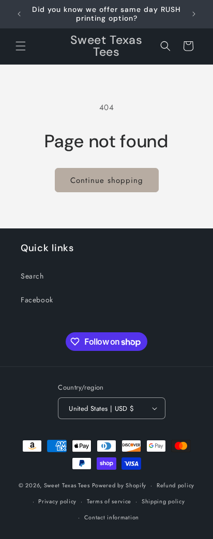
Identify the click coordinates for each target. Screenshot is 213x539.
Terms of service (109, 501)
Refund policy (175, 485)
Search (32, 276)
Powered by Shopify (119, 485)
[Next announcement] (193, 14)
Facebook (37, 300)
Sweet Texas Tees (67, 485)
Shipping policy (163, 501)
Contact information (111, 517)
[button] (20, 46)
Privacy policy (57, 501)
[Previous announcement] (19, 14)
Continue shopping (106, 180)
